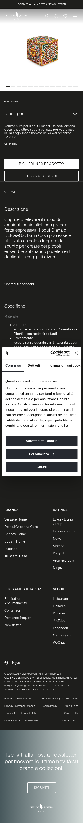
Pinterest (59, 613)
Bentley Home (15, 534)
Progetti (59, 553)
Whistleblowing (70, 720)
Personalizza (39, 454)
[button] (75, 16)
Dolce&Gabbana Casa (21, 527)
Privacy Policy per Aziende (19, 705)
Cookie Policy (49, 705)
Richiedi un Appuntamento (15, 601)
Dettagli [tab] (34, 365)
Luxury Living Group (63, 521)
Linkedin (59, 606)
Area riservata (63, 560)
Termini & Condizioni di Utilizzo (21, 713)
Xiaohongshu (63, 635)
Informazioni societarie (17, 698)
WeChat (59, 643)
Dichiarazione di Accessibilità (21, 720)
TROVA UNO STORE (41, 176)
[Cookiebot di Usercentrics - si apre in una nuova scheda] (52, 353)
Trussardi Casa (15, 556)
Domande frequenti (18, 618)
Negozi (58, 568)
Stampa (59, 546)
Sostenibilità (71, 713)
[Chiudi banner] (76, 353)
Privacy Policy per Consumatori (60, 698)
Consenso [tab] (13, 365)
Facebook (60, 628)
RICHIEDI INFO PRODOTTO (41, 164)
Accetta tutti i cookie (41, 441)
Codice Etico (71, 705)
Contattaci (12, 610)
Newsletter (12, 625)
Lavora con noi (64, 531)
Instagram (60, 599)
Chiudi (42, 467)
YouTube (59, 621)
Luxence (10, 549)
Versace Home (15, 519)
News (57, 539)
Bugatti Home (14, 541)
